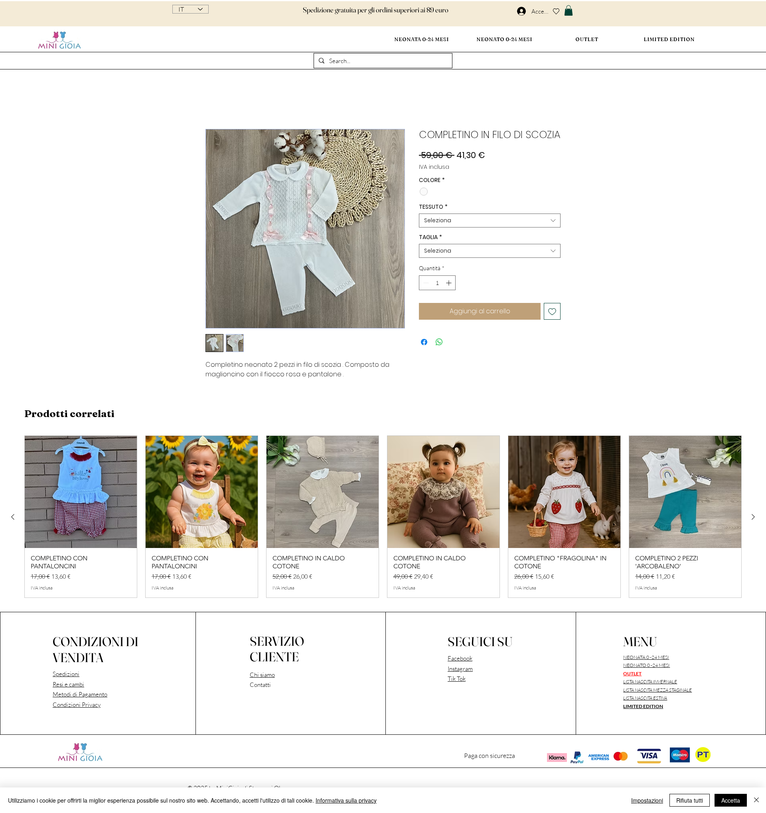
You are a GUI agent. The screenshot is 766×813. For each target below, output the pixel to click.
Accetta (730, 800)
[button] (568, 10)
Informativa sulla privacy (346, 800)
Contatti (260, 686)
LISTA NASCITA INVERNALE (650, 683)
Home (213, 101)
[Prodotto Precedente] (13, 518)
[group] (383, 517)
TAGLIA (430, 238)
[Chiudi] (756, 800)
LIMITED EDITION (643, 707)
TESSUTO (433, 208)
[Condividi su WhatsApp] (439, 343)
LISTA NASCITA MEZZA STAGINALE (657, 691)
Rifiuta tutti (689, 800)
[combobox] (490, 222)
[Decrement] (425, 284)
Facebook (460, 659)
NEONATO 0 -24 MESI (646, 666)
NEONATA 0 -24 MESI (646, 658)
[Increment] (449, 284)
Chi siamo (262, 676)
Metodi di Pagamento (80, 695)
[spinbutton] (437, 284)
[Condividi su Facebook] (424, 343)
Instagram (460, 670)
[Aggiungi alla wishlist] (552, 312)
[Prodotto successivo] (753, 518)
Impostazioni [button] (647, 800)
